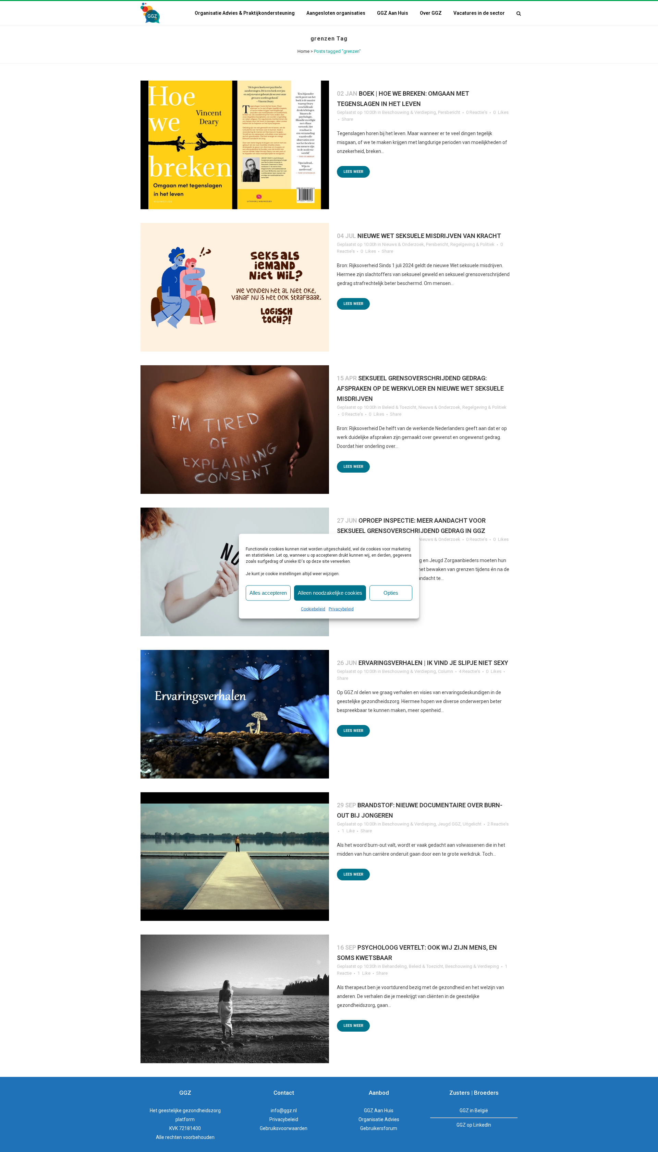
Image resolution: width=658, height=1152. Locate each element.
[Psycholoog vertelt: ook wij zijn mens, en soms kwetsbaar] (235, 999)
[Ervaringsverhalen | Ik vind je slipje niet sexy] (235, 714)
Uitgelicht (472, 824)
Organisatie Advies (378, 1119)
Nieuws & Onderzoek (403, 244)
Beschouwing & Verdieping (409, 112)
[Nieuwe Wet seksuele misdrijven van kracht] (235, 287)
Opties (390, 593)
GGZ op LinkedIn (473, 1125)
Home (303, 51)
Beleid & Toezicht (399, 407)
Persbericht (449, 112)
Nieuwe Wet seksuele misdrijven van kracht (429, 235)
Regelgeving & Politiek (472, 244)
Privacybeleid (341, 608)
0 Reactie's (476, 112)
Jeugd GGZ (449, 824)
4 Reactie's (469, 671)
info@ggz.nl (284, 1110)
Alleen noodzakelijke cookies (330, 593)
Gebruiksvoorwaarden (283, 1128)
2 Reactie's (498, 824)
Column (445, 671)
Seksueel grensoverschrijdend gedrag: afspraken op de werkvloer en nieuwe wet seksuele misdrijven (420, 388)
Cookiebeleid (313, 608)
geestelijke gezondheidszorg (189, 1110)
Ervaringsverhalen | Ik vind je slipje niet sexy (433, 662)
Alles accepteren (268, 593)
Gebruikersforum (378, 1128)
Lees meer (353, 171)
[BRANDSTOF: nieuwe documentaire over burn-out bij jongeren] (235, 856)
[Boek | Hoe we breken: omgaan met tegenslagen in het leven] (235, 145)
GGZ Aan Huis (378, 1110)
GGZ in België (474, 1110)
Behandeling (394, 966)
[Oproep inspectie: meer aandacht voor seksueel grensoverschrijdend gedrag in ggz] (235, 572)
